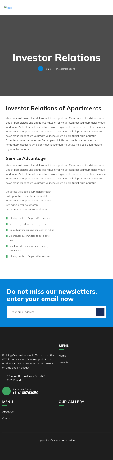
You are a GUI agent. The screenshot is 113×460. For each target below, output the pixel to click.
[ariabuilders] (8, 7)
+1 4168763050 (25, 393)
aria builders (68, 440)
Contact (6, 418)
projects (63, 362)
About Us (8, 411)
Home (48, 68)
